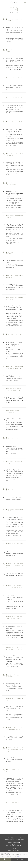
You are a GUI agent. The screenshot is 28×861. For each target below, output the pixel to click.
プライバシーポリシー (16, 850)
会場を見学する (19, 859)
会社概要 (9, 850)
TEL (6, 859)
